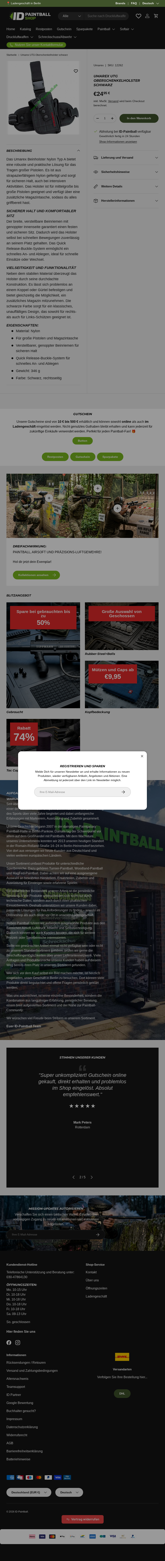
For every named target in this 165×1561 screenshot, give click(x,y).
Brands (120, 3)
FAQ (134, 3)
